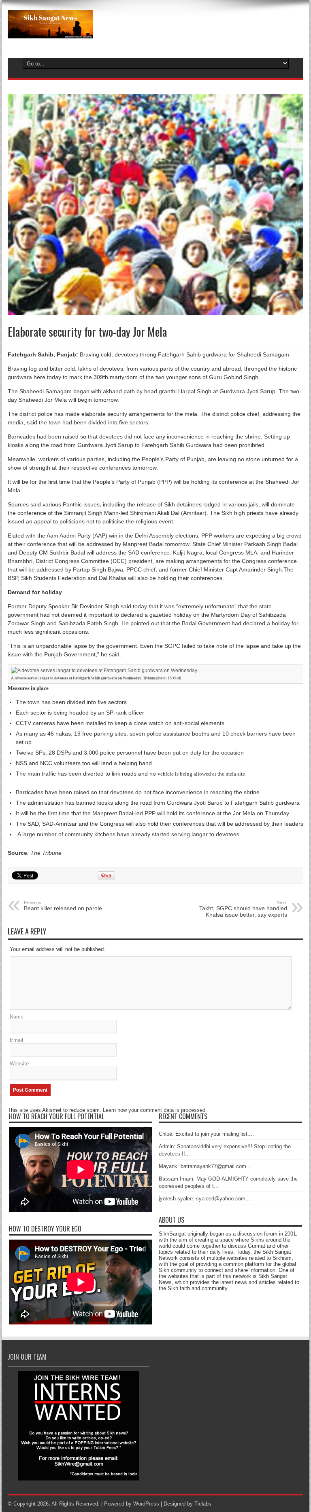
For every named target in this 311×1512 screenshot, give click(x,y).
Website (19, 1064)
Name (16, 1017)
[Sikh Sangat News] (50, 32)
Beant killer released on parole (63, 905)
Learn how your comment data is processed (154, 1110)
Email (16, 1040)
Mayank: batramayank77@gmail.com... (205, 1166)
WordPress (146, 1504)
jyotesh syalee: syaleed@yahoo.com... (204, 1199)
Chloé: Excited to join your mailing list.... (206, 1134)
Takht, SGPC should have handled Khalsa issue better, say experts (243, 909)
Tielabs (202, 1504)
